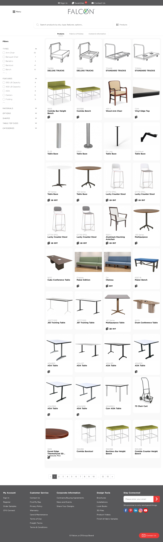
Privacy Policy (36, 506)
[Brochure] (48, 117)
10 (94, 477)
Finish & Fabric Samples (107, 519)
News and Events (64, 502)
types (6, 49)
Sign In (63, 3)
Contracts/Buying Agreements (70, 498)
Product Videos (104, 515)
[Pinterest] (130, 510)
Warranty (34, 510)
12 (103, 477)
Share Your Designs (65, 506)
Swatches (80, 3)
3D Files (100, 510)
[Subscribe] (156, 499)
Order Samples (9, 506)
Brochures (101, 498)
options (7, 113)
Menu (18, 12)
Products (60, 34)
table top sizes (10, 123)
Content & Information (97, 34)
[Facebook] (126, 510)
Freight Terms (36, 523)
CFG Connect (9, 510)
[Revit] (56, 200)
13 (108, 477)
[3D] (52, 200)
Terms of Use (36, 519)
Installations (102, 502)
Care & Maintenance (39, 515)
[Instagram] (140, 510)
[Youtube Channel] (145, 510)
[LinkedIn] (135, 510)
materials (8, 108)
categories (8, 128)
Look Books (102, 506)
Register (7, 502)
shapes (6, 118)
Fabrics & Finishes (76, 34)
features (7, 78)
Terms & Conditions (38, 527)
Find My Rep (35, 502)
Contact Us (99, 3)
